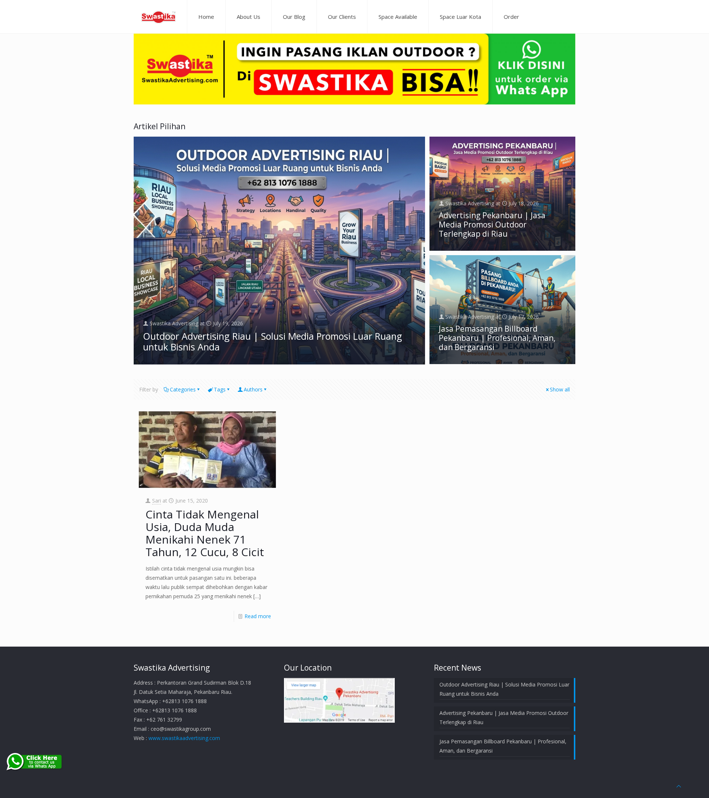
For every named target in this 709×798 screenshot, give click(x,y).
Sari (156, 500)
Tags (220, 389)
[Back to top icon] (678, 786)
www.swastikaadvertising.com (184, 738)
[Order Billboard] (354, 102)
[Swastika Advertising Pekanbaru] (158, 16)
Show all (560, 389)
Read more (257, 616)
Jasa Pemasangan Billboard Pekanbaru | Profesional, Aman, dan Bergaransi (497, 337)
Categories (183, 389)
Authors (253, 389)
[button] (279, 250)
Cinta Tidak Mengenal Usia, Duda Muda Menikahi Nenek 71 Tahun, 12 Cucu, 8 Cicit (204, 533)
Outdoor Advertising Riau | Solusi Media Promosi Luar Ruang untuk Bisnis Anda (272, 341)
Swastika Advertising (174, 323)
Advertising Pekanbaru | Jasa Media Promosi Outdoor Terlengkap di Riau (492, 224)
